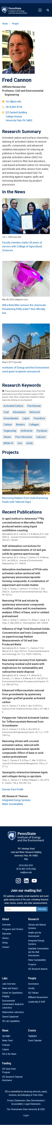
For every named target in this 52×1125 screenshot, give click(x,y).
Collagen (34, 424)
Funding (6, 1063)
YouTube (34, 881)
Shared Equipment (10, 1016)
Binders (20, 424)
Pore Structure (23, 436)
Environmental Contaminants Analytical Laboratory (12, 1004)
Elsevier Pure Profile (12, 789)
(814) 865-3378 (23, 869)
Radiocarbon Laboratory (13, 1012)
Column (5, 1049)
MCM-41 (8, 443)
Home (5, 23)
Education (6, 933)
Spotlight (6, 1036)
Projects (32, 964)
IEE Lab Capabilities (11, 1021)
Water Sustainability (12, 804)
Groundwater (11, 418)
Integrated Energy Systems (16, 800)
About (5, 919)
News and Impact (10, 988)
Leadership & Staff (36, 1001)
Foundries (39, 418)
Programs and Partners (12, 929)
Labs (5, 978)
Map (26, 859)
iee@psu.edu (26, 872)
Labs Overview (8, 983)
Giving (5, 942)
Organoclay (10, 430)
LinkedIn (26, 881)
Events (32, 1030)
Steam (7, 436)
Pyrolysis (42, 430)
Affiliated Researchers (38, 997)
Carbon (8, 424)
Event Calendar (35, 1040)
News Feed (7, 1040)
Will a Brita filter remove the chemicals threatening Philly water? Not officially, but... (24, 309)
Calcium (41, 436)
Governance (33, 983)
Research (33, 919)
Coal (6, 412)
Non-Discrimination (35, 1100)
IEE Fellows (33, 992)
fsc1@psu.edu (13, 101)
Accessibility (17, 1104)
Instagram (18, 881)
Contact (5, 947)
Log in (26, 1115)
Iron (20, 443)
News (5, 1030)
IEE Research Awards (38, 969)
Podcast (6, 1045)
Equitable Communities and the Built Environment (38, 952)
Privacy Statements (16, 1100)
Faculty (31, 988)
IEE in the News (9, 1054)
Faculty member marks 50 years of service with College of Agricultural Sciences (22, 246)
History (5, 938)
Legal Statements (33, 1104)
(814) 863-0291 (26, 865)
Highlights (32, 1036)
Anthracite (26, 430)
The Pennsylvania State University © (26, 1109)
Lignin (26, 418)
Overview (6, 924)
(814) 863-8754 (14, 106)
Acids (29, 443)
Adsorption (19, 412)
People (15, 23)
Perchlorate (34, 405)
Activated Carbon (13, 405)
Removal (35, 412)
